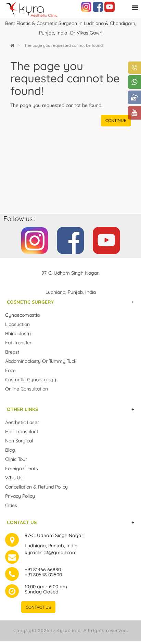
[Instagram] (86, 6)
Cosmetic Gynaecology (30, 379)
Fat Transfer (18, 343)
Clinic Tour (16, 459)
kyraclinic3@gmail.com (51, 552)
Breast (12, 352)
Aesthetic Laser (22, 422)
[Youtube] (109, 6)
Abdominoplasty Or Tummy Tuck (40, 361)
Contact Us (38, 607)
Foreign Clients (21, 468)
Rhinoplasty (18, 333)
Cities (11, 505)
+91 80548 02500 (43, 575)
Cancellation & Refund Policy (36, 487)
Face (10, 370)
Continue (115, 120)
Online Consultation (26, 389)
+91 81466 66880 (43, 569)
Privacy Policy (20, 496)
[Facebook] (98, 6)
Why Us (14, 478)
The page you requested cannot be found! (63, 45)
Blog (10, 450)
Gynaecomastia (22, 315)
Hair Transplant (21, 431)
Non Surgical (19, 441)
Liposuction (17, 324)
